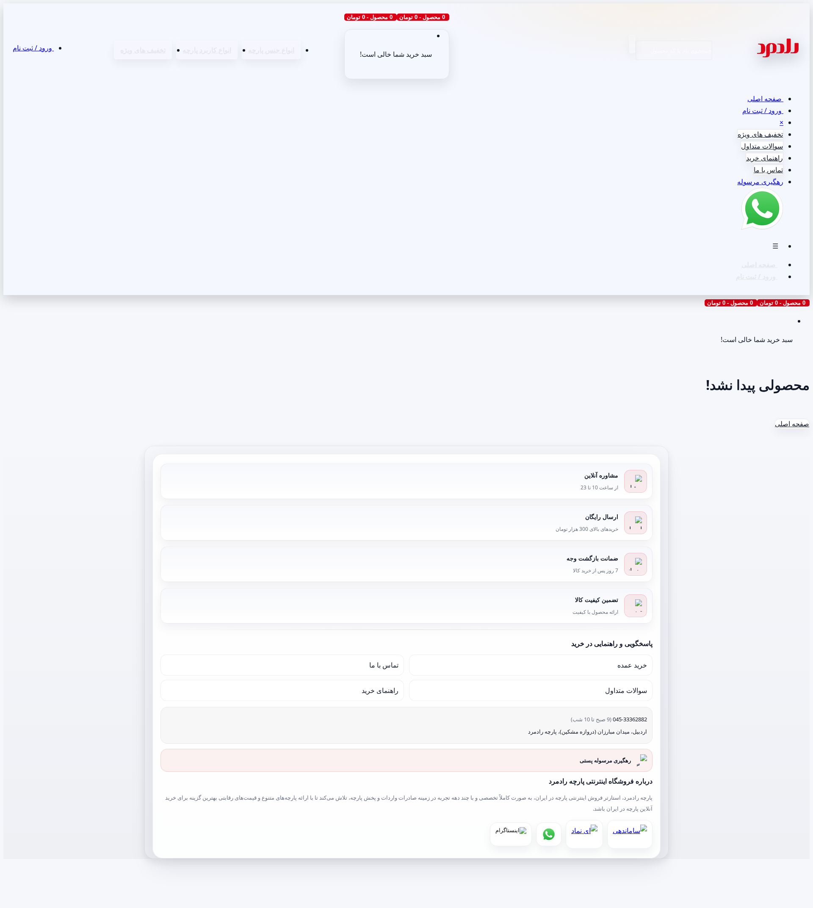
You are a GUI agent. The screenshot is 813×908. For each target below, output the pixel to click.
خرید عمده (632, 665)
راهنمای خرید (764, 158)
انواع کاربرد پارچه (207, 50)
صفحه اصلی (765, 98)
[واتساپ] (548, 834)
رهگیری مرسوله (760, 181)
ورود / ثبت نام (33, 47)
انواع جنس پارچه (271, 50)
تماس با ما (768, 169)
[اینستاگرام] (511, 834)
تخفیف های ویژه (143, 50)
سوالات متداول (762, 146)
